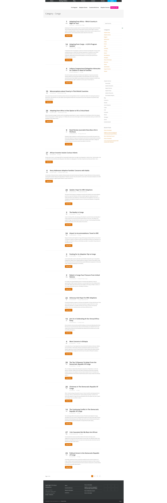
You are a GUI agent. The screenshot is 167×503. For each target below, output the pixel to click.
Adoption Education (109, 85)
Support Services (84, 299)
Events (82, 322)
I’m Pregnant (74, 7)
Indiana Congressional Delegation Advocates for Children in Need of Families (84, 69)
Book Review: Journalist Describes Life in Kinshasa (83, 131)
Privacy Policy (63, 501)
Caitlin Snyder (73, 47)
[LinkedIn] (116, 486)
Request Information (69, 490)
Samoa (105, 64)
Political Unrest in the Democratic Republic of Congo (84, 454)
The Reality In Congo (76, 212)
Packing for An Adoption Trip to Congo (82, 254)
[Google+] (109, 486)
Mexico (105, 53)
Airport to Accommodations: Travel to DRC (84, 233)
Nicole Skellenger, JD (74, 72)
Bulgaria (105, 37)
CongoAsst (73, 390)
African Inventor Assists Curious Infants (63, 153)
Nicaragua (106, 57)
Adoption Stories (83, 7)
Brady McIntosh (74, 133)
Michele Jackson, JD (74, 434)
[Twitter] (105, 489)
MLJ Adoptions (73, 191)
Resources (84, 133)
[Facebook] (105, 486)
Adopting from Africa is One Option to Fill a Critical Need (69, 111)
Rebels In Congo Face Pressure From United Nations (84, 276)
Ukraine (105, 71)
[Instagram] (116, 489)
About (66, 485)
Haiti (105, 46)
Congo (83, 25)
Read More (68, 35)
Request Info (114, 7)
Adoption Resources (109, 93)
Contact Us (106, 100)
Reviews (105, 102)
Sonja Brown (53, 93)
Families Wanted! (107, 122)
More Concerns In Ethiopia (78, 341)
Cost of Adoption (107, 105)
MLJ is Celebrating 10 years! (109, 136)
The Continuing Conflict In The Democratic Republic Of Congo (84, 410)
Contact (46, 494)
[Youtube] (109, 489)
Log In (120, 501)
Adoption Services (105, 7)
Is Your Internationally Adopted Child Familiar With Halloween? (111, 141)
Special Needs (106, 66)
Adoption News (62, 172)
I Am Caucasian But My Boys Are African (83, 432)
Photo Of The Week (108, 59)
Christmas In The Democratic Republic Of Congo (83, 387)
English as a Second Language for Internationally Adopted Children (110, 133)
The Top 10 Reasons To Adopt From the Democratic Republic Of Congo (82, 363)
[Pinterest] (112, 486)
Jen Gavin (72, 25)
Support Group (108, 90)
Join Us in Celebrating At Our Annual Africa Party (84, 319)
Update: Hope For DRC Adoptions (81, 190)
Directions (51, 494)
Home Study (107, 83)
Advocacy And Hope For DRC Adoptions (83, 298)
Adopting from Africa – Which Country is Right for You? (83, 22)
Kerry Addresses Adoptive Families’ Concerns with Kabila (69, 170)
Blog (105, 97)
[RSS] (112, 489)
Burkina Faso (78, 25)
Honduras (106, 48)
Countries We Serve (94, 7)
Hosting (105, 50)
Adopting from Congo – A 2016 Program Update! (83, 45)
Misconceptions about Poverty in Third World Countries (69, 91)
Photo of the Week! (107, 130)
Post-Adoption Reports (109, 95)
